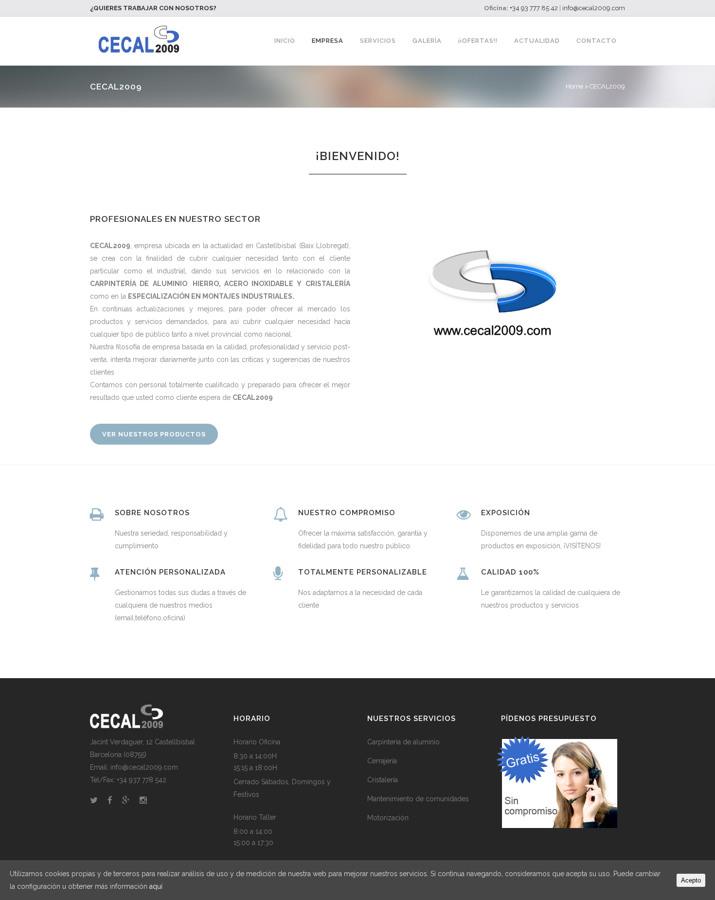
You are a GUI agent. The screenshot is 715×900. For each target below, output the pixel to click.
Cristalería (382, 780)
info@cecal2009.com (593, 8)
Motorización (388, 818)
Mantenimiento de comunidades (418, 799)
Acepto (691, 880)
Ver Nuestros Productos (154, 434)
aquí (155, 886)
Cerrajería (382, 761)
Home (574, 86)
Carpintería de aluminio (403, 742)
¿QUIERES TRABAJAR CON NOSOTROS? (153, 8)
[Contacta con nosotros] (559, 825)
